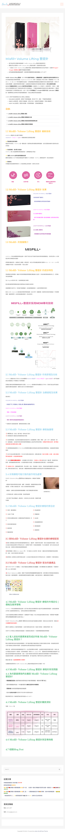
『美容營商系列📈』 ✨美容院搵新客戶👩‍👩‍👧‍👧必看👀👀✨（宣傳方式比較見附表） (23, 795)
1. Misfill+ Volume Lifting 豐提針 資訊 (17, 113)
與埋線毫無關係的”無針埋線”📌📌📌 (13, 782)
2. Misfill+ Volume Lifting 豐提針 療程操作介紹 (20, 117)
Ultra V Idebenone (14, 594)
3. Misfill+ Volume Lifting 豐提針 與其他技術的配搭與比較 (22, 120)
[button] (32, 114)
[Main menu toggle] (61, 4)
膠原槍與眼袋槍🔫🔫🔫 (10, 785)
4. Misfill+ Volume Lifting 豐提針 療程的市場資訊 (20, 124)
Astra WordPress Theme (41, 831)
